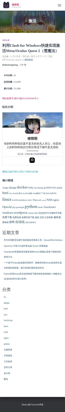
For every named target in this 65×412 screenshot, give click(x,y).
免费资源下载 (28, 217)
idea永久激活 (17, 193)
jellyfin (53, 193)
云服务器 (8, 350)
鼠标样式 (32, 222)
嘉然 (37, 217)
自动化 (20, 222)
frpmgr (40, 188)
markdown (22, 200)
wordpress (21, 212)
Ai (5, 297)
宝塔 (42, 217)
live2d (14, 200)
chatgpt (5, 188)
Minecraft (37, 200)
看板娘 (5, 222)
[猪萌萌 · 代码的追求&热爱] (13, 5)
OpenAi (7, 207)
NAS (49, 199)
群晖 (12, 222)
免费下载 (7, 217)
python (31, 206)
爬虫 (6, 379)
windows (7, 212)
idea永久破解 (27, 193)
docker (22, 187)
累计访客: (9, 88)
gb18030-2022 (50, 188)
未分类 (7, 373)
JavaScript (8, 320)
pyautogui (20, 207)
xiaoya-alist (33, 213)
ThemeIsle (34, 404)
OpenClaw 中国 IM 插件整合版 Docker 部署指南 (26, 246)
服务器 (57, 217)
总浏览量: (9, 82)
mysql (44, 200)
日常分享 (6, 40)
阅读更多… (30, 60)
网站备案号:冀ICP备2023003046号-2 (20, 98)
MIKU (30, 200)
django (12, 187)
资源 (27, 222)
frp (35, 188)
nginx (56, 199)
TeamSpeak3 (49, 207)
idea (10, 193)
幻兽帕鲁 (49, 217)
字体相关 (8, 356)
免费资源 (17, 217)
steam (40, 207)
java (48, 193)
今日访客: (9, 75)
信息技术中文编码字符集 (50, 213)
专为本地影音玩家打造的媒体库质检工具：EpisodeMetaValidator (33, 240)
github (59, 188)
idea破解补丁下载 (39, 193)
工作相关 (8, 361)
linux (6, 199)
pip (13, 207)
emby (30, 187)
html (5, 193)
